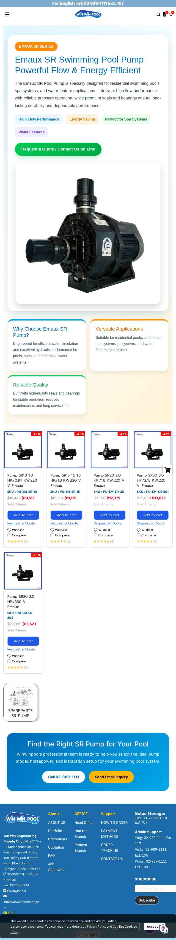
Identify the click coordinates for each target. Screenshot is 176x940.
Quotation (56, 847)
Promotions (57, 839)
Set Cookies (128, 926)
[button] (158, 14)
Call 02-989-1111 (63, 777)
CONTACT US (112, 859)
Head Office (83, 822)
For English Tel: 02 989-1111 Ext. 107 (88, 3)
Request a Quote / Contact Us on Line (58, 149)
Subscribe (147, 900)
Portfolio (55, 831)
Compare (19, 535)
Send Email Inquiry (111, 777)
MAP (10, 913)
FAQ (51, 855)
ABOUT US (56, 822)
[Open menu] (6, 14)
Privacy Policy (96, 926)
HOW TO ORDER (114, 822)
